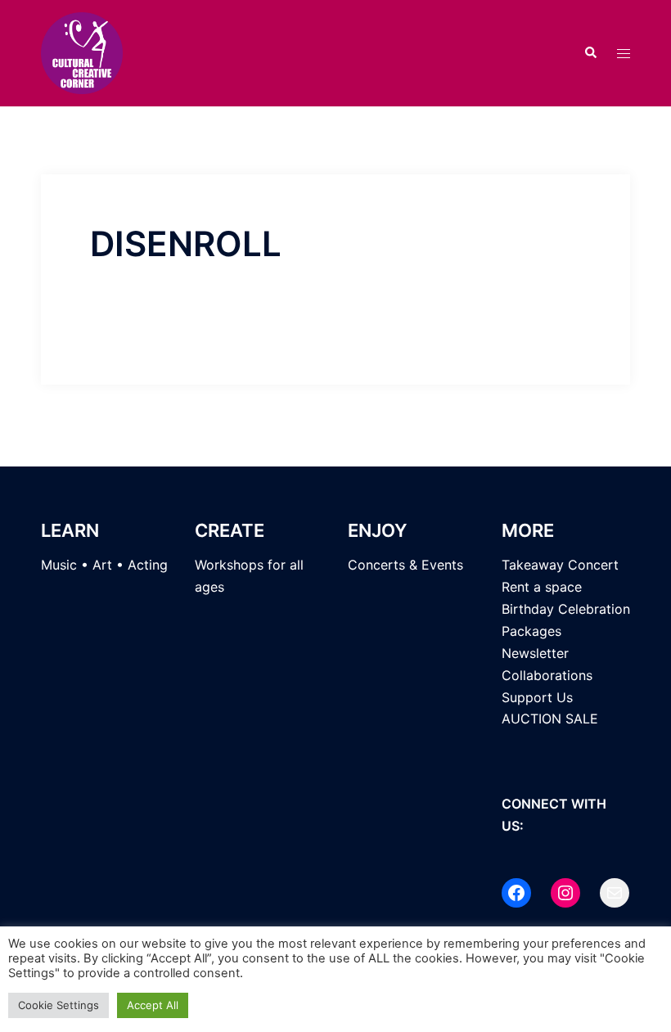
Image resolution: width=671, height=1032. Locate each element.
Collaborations (547, 675)
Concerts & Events (405, 565)
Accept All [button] (152, 1005)
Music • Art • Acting (104, 565)
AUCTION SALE (550, 718)
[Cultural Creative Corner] (82, 51)
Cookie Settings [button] (58, 1005)
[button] (590, 53)
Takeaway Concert (560, 565)
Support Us (537, 697)
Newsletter (535, 653)
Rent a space (542, 587)
